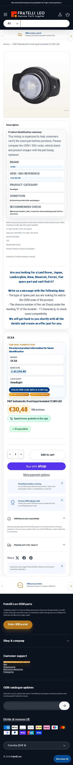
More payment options (36, 474)
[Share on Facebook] (24, 557)
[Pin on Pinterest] (31, 557)
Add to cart (47, 454)
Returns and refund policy (13, 669)
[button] (67, 14)
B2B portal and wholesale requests (16, 662)
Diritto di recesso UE (16, 719)
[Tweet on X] (17, 557)
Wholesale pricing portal (19, 394)
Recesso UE (62, 759)
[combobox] (36, 23)
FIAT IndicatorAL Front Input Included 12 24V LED (36, 44)
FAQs (5, 664)
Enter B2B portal (18, 624)
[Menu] (5, 14)
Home (6, 44)
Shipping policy (9, 667)
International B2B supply (40, 394)
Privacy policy (8, 672)
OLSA (10, 337)
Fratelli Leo (16, 756)
